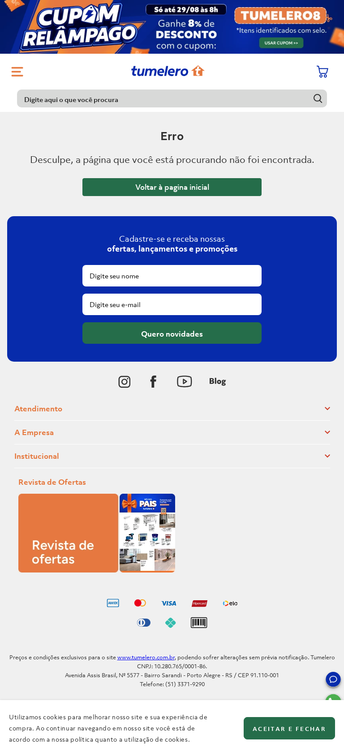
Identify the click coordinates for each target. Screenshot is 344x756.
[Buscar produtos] (318, 98)
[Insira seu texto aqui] (124, 382)
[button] (333, 681)
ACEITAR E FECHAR (289, 729)
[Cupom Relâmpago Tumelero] (172, 27)
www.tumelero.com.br (146, 657)
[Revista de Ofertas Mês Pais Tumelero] (96, 570)
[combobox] (172, 98)
